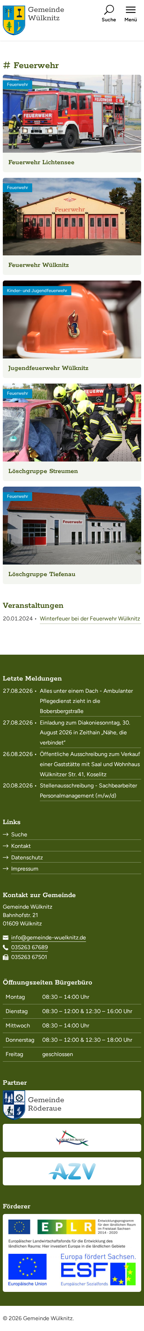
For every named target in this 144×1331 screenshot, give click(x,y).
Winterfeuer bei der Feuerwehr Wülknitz (90, 618)
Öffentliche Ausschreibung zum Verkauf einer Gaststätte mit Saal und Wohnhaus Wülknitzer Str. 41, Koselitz (90, 764)
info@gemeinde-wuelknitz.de (48, 937)
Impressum (24, 868)
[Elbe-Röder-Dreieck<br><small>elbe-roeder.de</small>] (72, 1138)
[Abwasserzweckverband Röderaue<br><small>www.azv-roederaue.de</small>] (72, 1171)
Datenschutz (27, 857)
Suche (19, 834)
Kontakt (21, 846)
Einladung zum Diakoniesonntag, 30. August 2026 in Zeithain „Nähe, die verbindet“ (85, 732)
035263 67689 (29, 947)
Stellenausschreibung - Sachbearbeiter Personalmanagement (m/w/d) (88, 790)
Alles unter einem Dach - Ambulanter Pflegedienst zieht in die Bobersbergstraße (86, 701)
